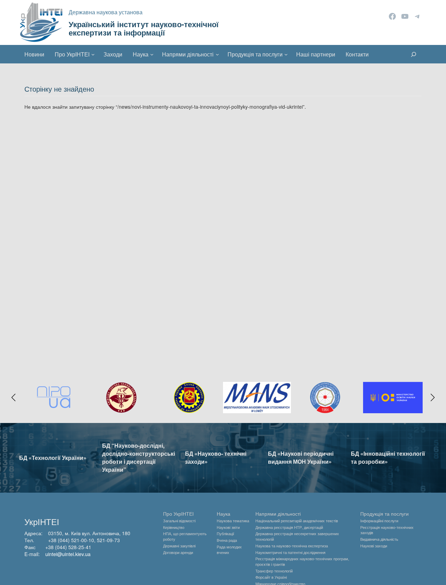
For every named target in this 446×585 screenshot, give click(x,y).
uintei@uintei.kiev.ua (68, 554)
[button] (13, 397)
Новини (34, 54)
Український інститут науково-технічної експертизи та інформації (143, 28)
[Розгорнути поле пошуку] (413, 54)
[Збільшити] (413, 390)
